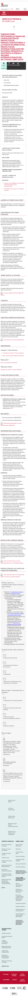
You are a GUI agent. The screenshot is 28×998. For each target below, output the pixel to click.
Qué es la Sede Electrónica (19, 845)
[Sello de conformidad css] (5, 988)
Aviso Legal (5, 974)
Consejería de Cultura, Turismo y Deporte (13, 353)
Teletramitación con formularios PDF (20, 910)
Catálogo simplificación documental (5, 942)
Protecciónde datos (14, 975)
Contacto (14, 979)
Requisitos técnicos (20, 906)
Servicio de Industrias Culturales (9, 362)
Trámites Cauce (5, 857)
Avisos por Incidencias (21, 863)
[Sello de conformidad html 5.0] (12, 988)
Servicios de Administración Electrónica (19, 891)
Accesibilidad (6, 979)
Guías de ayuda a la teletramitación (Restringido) (20, 915)
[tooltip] (17, 9)
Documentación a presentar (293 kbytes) (13, 339)
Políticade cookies (22, 975)
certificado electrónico (17, 592)
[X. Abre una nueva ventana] (14, 27)
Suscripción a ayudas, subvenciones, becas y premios (7, 875)
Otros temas (25, 9)
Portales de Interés (6, 933)
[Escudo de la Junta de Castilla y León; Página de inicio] (4, 6)
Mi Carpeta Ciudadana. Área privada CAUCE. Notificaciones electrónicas (19, 897)
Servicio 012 (5, 966)
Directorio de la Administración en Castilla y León (21, 872)
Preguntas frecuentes (21, 903)
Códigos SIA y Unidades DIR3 (5, 951)
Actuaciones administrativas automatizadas (5, 956)
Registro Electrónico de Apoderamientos (6, 947)
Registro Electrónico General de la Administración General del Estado (6, 881)
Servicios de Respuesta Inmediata (7, 870)
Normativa (18, 849)
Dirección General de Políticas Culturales (13, 355)
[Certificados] (14, 995)
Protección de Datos (20, 866)
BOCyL (3, 887)
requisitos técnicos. (15, 593)
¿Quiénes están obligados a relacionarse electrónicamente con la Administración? (14, 184)
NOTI (11, 408)
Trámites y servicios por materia (6, 849)
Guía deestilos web (22, 980)
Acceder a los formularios (3, 67)
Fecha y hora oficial (20, 856)
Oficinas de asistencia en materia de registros (20, 922)
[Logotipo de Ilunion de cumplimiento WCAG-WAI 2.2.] (21, 989)
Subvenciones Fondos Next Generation (7, 866)
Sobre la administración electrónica (19, 885)
